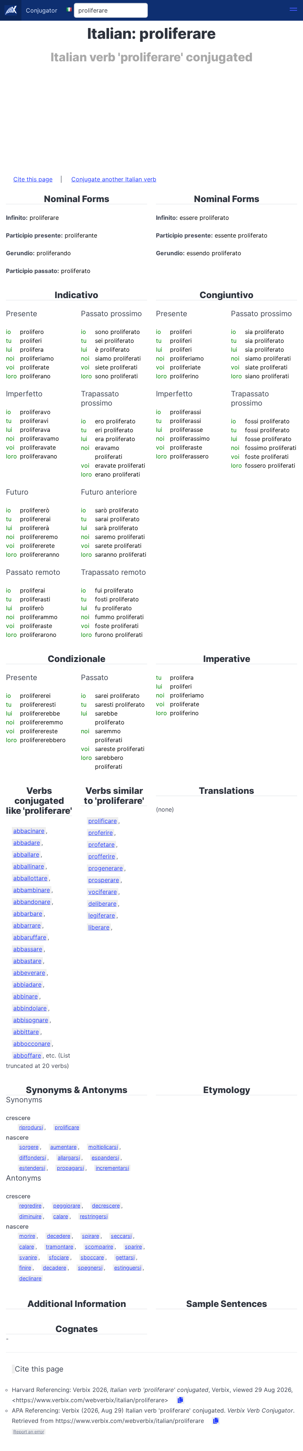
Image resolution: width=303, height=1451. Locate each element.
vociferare (102, 891)
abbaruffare (29, 937)
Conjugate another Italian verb (113, 179)
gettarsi (125, 1257)
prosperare (103, 880)
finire (25, 1267)
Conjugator (41, 10)
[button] (293, 10)
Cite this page (32, 179)
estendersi (32, 1168)
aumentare (63, 1147)
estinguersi (127, 1267)
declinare (30, 1278)
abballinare (28, 866)
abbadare (26, 842)
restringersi (94, 1216)
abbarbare (27, 913)
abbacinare (28, 830)
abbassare (27, 949)
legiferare (101, 915)
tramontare (59, 1246)
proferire (100, 832)
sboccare (92, 1257)
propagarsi (70, 1168)
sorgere (28, 1147)
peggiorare (66, 1205)
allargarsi (69, 1157)
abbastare (27, 961)
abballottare (30, 878)
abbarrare (27, 925)
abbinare (25, 996)
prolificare (102, 820)
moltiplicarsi (103, 1147)
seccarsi (121, 1236)
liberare (98, 927)
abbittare (26, 1031)
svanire (28, 1257)
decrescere (106, 1205)
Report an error (28, 1431)
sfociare (59, 1257)
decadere (54, 1267)
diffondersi (32, 1157)
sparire (133, 1246)
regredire (30, 1205)
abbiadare (27, 984)
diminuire (30, 1216)
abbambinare (31, 890)
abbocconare (31, 1043)
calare (60, 1216)
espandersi (105, 1157)
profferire (101, 856)
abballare (26, 854)
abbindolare (30, 1008)
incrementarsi (112, 1168)
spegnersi (90, 1267)
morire (27, 1236)
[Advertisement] (151, 115)
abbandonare (31, 901)
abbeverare (29, 972)
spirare (90, 1236)
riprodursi (31, 1127)
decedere (58, 1236)
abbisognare (30, 1020)
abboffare (27, 1055)
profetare (101, 844)
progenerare (105, 868)
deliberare (102, 903)
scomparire (99, 1246)
